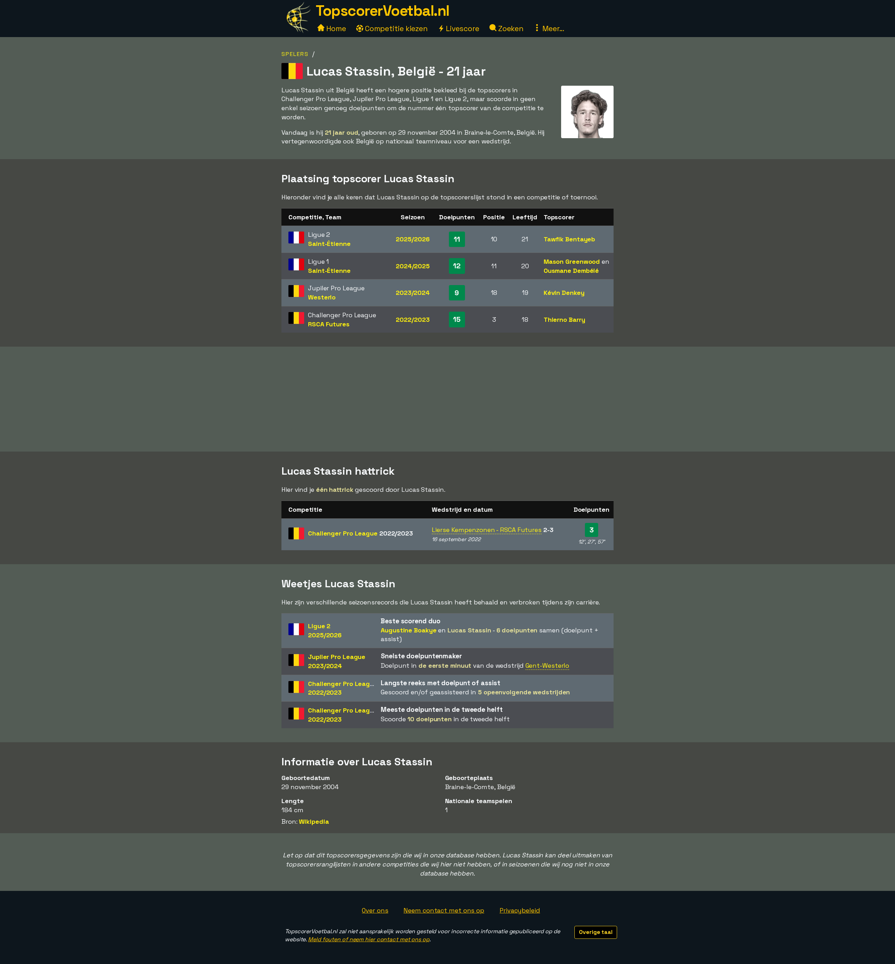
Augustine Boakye (408, 630)
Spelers (295, 54)
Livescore (461, 28)
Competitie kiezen (395, 28)
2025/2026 (412, 239)
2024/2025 (413, 266)
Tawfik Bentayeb (569, 239)
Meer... (552, 28)
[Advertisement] (447, 399)
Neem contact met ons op (443, 910)
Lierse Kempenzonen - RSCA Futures (487, 530)
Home (335, 28)
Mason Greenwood (572, 261)
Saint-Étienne (329, 244)
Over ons (375, 910)
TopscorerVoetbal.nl (382, 10)
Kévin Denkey (564, 293)
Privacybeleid (520, 910)
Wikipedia (314, 821)
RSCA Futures (329, 324)
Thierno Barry (564, 320)
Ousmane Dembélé (571, 271)
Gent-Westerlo (547, 665)
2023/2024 (413, 293)
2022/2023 (412, 320)
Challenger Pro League (360, 533)
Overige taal (596, 932)
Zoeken (509, 28)
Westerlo (322, 297)
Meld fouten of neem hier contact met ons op (368, 939)
